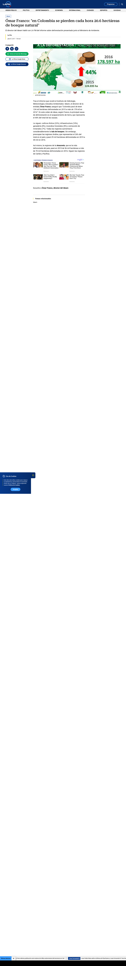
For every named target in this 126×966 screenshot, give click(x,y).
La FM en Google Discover (18, 64)
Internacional (75, 10)
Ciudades (90, 10)
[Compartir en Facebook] (7, 49)
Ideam (35, 202)
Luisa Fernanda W (57, 958)
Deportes (103, 10)
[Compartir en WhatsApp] (16, 49)
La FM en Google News (18, 59)
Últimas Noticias (6, 958)
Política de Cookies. (14, 485)
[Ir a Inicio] (7, 4)
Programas (110, 4)
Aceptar (15, 489)
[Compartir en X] (12, 49)
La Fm (10, 35)
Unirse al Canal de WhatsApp (18, 54)
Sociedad (117, 10)
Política (26, 10)
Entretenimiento (42, 10)
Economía (59, 10)
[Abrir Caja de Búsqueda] (122, 4)
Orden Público (11, 10)
